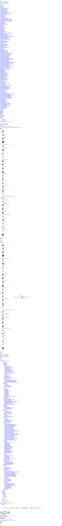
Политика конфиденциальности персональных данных (8, 520)
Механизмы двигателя (7, 398)
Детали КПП (6, 384)
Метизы (6, 388)
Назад (4, 362)
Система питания (7, 478)
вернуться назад (2, 515)
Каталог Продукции (5, 363)
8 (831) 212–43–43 (2, 125)
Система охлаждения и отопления (9, 471)
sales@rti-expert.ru (3, 121)
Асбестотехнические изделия (8, 379)
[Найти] (0, 5)
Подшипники (6, 415)
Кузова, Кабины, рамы (7, 411)
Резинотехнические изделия (8, 423)
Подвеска (6, 466)
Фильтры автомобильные (8, 461)
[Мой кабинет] (0, 352)
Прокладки (6, 418)
